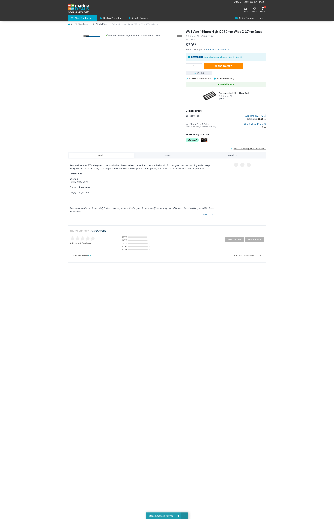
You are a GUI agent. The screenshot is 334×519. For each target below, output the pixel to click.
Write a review (207, 36)
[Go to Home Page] (69, 24)
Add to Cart (225, 66)
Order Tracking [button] (246, 18)
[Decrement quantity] (188, 66)
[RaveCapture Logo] (97, 231)
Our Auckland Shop (254, 124)
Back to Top (208, 214)
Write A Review (254, 239)
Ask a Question (234, 239)
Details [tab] (101, 155)
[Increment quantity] (199, 66)
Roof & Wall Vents (100, 24)
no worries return (200, 78)
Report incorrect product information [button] (250, 148)
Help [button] (261, 18)
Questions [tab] (232, 155)
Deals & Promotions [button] (113, 18)
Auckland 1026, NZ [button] (254, 115)
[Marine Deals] (78, 9)
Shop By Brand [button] (139, 18)
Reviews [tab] (167, 155)
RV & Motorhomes (81, 24)
